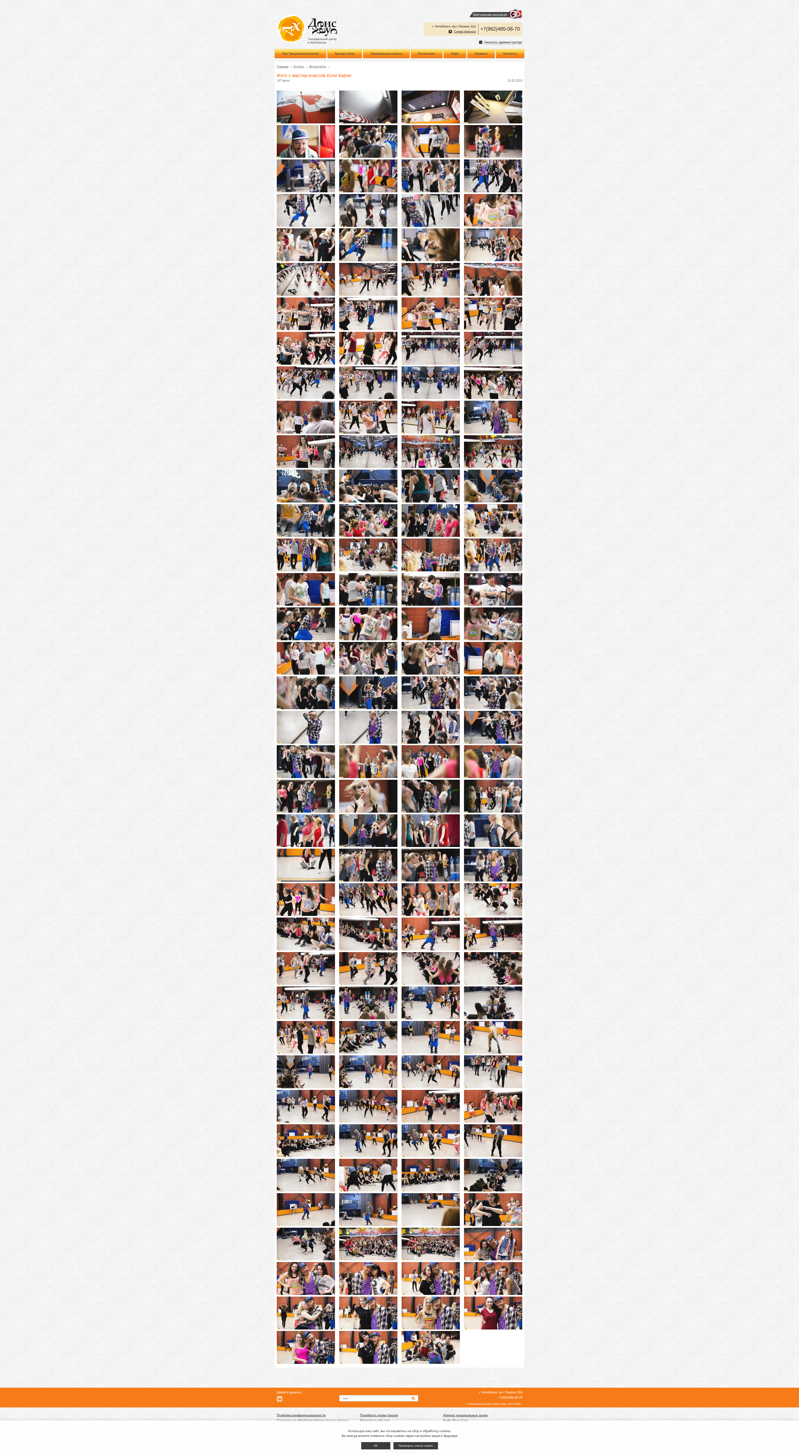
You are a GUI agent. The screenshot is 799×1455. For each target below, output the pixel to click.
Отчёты (298, 66)
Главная (282, 66)
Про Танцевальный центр (300, 53)
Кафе (455, 53)
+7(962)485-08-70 (500, 29)
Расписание (426, 53)
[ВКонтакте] (279, 1399)
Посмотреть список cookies (415, 1445)
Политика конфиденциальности (301, 1415)
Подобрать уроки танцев (379, 1415)
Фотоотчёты (317, 66)
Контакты (510, 53)
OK (376, 1445)
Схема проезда (465, 31)
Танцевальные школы (386, 53)
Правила (481, 53)
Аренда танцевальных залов (465, 1415)
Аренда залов (345, 53)
